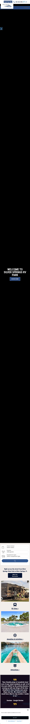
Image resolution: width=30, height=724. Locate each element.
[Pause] (27, 534)
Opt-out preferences (11, 720)
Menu (27, 7)
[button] (28, 710)
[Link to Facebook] (24, 2)
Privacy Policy (19, 720)
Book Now (15, 279)
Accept (15, 717)
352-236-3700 (19, 2)
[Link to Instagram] (26, 2)
